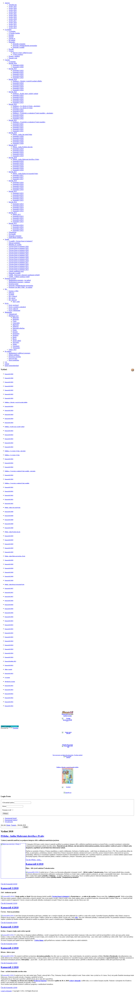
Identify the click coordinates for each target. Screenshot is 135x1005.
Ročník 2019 (13, 145)
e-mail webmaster (6, 991)
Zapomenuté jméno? (11, 820)
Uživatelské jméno (8, 802)
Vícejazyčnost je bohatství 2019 (19, 259)
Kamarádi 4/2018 (18, 165)
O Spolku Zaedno (14, 33)
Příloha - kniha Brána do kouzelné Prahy (25, 173)
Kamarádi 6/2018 (18, 161)
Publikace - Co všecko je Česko (23, 108)
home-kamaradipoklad (12, 365)
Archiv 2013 (13, 28)
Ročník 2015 (13, 191)
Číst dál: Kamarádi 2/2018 (9, 963)
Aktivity (7, 3)
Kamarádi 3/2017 (18, 175)
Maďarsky (16, 325)
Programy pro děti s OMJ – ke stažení (20, 287)
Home (8, 825)
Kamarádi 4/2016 (18, 184)
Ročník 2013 (13, 213)
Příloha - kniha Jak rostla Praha (22, 134)
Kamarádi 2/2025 (18, 76)
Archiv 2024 (13, 8)
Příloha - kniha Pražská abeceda (23, 147)
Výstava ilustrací (18, 54)
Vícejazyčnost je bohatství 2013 (19, 269)
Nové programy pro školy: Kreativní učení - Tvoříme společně (67, 755)
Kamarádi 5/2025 (18, 70)
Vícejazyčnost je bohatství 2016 (19, 264)
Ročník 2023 (13, 92)
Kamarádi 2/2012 (18, 229)
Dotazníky (12, 42)
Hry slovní (12, 298)
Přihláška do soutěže (15, 245)
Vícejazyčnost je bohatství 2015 (19, 266)
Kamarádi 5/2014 (18, 204)
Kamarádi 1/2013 (18, 221)
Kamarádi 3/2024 (18, 86)
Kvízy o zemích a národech (17, 307)
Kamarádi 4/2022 (18, 111)
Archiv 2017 (13, 21)
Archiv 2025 (13, 6)
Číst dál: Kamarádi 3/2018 (9, 944)
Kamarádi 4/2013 (18, 216)
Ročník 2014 (13, 202)
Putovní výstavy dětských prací (22, 53)
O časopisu (12, 61)
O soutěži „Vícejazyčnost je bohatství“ (21, 241)
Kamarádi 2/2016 (18, 188)
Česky (15, 321)
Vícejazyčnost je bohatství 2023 (19, 252)
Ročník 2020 (13, 133)
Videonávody (13, 314)
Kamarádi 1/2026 (18, 67)
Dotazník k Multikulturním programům (25, 45)
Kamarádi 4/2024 (18, 85)
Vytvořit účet (9, 822)
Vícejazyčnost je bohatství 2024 (19, 250)
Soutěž (7, 239)
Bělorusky (16, 317)
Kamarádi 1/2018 (18, 170)
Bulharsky (16, 319)
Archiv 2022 (13, 12)
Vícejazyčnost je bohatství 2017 (19, 262)
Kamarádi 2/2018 (18, 168)
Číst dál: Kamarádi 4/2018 (9, 922)
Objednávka (12, 232)
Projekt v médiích (14, 56)
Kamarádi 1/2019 (18, 156)
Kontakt (11, 35)
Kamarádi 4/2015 (18, 195)
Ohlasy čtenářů (8, 669)
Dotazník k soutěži (18, 47)
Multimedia (8, 312)
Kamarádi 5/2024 (18, 83)
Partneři (11, 37)
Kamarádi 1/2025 (18, 77)
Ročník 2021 (13, 120)
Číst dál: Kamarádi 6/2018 (9, 884)
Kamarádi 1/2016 (18, 189)
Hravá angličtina (14, 360)
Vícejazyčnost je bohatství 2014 (19, 268)
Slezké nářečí (17, 341)
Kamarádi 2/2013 (18, 220)
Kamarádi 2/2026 (18, 65)
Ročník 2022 (13, 104)
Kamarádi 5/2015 (18, 193)
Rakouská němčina (19, 328)
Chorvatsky (16, 323)
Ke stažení (12, 40)
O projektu (8, 29)
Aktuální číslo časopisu (67, 744)
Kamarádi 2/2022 (18, 117)
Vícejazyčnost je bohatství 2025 (19, 248)
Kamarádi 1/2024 (18, 90)
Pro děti (11, 49)
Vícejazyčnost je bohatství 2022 (19, 253)
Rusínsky (15, 335)
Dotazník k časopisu (19, 44)
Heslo (4, 806)
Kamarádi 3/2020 (18, 140)
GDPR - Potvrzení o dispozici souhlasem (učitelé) (24, 275)
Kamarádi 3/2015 (18, 197)
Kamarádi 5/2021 (18, 124)
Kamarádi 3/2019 (18, 152)
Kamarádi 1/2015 (18, 200)
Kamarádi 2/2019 (18, 154)
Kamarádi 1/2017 (18, 179)
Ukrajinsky (16, 346)
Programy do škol (10, 278)
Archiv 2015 (13, 24)
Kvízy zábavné (13, 309)
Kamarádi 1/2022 (18, 118)
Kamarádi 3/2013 (18, 218)
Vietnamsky (16, 348)
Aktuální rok (13, 5)
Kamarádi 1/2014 (18, 211)
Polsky (15, 330)
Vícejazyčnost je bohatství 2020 (19, 257)
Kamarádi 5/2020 (18, 136)
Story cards (16, 301)
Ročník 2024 (13, 79)
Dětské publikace (14, 355)
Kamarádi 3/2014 (18, 207)
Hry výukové (13, 296)
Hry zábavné (13, 300)
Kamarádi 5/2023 (18, 95)
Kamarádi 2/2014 (18, 209)
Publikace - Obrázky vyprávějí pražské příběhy (27, 81)
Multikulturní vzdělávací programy (19, 353)
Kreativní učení (13, 284)
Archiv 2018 (13, 19)
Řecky (15, 339)
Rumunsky (16, 333)
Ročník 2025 (13, 69)
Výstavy (11, 51)
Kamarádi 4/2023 (18, 97)
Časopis (7, 60)
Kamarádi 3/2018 (18, 166)
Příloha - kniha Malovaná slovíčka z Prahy (26, 159)
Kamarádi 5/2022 (18, 109)
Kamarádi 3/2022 (18, 115)
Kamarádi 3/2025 (18, 74)
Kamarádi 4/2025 (18, 72)
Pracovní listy (13, 358)
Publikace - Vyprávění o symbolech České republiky (29, 122)
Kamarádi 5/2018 (18, 163)
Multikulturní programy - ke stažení (20, 280)
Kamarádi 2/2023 (18, 101)
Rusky (15, 337)
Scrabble (11, 294)
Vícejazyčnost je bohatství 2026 (19, 246)
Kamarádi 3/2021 (18, 127)
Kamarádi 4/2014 (18, 205)
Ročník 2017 (13, 172)
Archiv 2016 (13, 22)
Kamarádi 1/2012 (18, 230)
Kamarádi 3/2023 (18, 99)
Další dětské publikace (16, 237)
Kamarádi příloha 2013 (10, 661)
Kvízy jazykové (14, 305)
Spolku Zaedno (67, 716)
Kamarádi (65, 714)
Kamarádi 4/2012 (18, 225)
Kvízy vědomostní (14, 310)
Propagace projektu (15, 357)
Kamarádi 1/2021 (18, 131)
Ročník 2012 (13, 223)
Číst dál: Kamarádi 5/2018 (9, 903)
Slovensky (16, 342)
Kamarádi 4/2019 (18, 150)
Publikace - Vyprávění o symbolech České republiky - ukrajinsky (33, 113)
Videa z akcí (12, 349)
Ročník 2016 (13, 181)
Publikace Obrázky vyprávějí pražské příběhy (68, 767)
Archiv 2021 (13, 13)
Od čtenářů (12, 234)
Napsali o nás (13, 58)
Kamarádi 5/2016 (18, 182)
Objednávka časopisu (10, 681)
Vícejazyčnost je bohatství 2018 (19, 261)
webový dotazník (75, 980)
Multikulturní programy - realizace (19, 282)
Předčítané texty (14, 316)
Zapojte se (12, 38)
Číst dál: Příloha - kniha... (34, 860)
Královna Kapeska (40, 980)
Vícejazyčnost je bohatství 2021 (19, 255)
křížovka (11, 293)
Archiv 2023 (13, 10)
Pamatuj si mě (6, 810)
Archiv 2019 (13, 17)
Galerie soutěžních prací (16, 271)
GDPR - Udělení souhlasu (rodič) (19, 277)
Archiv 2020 (13, 15)
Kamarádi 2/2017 (18, 177)
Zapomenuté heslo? (11, 818)
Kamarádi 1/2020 (18, 143)
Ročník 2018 (13, 157)
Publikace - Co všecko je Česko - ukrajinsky (26, 106)
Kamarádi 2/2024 (18, 88)
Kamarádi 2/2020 (18, 141)
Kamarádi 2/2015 (18, 198)
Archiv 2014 (13, 26)
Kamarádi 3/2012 (18, 227)
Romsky (15, 332)
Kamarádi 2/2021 (18, 129)
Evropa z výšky (13, 291)
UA (6, 362)
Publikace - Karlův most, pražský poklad (25, 93)
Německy (16, 326)
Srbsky (15, 344)
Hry (6, 289)
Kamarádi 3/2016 (18, 186)
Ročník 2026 (13, 63)
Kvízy (7, 303)
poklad (7, 364)
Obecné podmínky (14, 243)
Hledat (25, 827)
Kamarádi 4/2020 (18, 138)
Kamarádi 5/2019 (18, 149)
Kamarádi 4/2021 (18, 125)
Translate (15, 728)
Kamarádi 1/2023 (18, 102)
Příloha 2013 (17, 214)
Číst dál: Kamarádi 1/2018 (9, 987)
